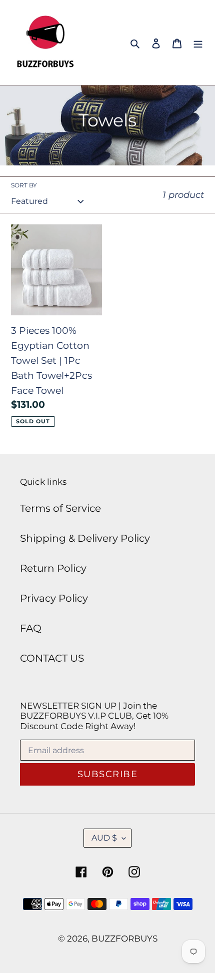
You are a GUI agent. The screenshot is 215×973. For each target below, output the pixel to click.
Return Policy (53, 568)
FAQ (31, 628)
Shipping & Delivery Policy (85, 538)
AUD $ (104, 838)
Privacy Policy (54, 598)
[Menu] (198, 42)
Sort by (24, 185)
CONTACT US (52, 658)
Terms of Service (60, 508)
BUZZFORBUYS (125, 939)
